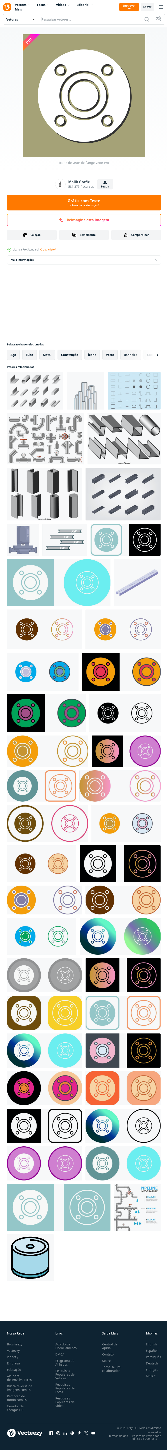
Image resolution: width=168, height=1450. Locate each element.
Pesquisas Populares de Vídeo (64, 1402)
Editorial (83, 5)
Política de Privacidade (143, 1436)
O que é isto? (48, 249)
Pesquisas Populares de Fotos (64, 1388)
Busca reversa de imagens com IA (19, 1388)
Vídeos (61, 5)
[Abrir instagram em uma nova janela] (58, 1433)
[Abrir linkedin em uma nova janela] (65, 1433)
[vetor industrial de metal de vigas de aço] (64, 540)
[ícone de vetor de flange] (126, 540)
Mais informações (22, 260)
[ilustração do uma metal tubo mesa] (23, 540)
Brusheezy (14, 1344)
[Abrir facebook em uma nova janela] (51, 1433)
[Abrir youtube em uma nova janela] (93, 1433)
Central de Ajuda (108, 1346)
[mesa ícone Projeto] (44, 629)
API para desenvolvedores (19, 1378)
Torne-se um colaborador (109, 1369)
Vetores (20, 5)
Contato (106, 1354)
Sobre (104, 1361)
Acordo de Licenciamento (65, 1346)
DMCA (58, 1354)
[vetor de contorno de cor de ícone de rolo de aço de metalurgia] (30, 1257)
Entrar (147, 7)
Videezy (12, 1357)
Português (150, 1357)
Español (148, 1350)
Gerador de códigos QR (15, 1408)
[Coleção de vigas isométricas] (123, 494)
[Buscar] (146, 19)
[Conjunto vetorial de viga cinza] (124, 438)
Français (149, 1370)
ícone (92, 355)
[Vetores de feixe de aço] (134, 391)
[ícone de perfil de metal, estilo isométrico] (137, 582)
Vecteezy (13, 1350)
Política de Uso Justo (140, 1439)
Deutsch (149, 1363)
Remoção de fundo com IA (17, 1398)
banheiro (130, 355)
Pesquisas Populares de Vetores (64, 1374)
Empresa (13, 1363)
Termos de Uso (115, 1436)
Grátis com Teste (84, 202)
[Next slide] (151, 355)
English (148, 1344)
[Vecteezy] (7, 7)
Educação (14, 1370)
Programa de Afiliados (64, 1362)
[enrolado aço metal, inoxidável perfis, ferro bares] (35, 391)
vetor (110, 355)
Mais (18, 9)
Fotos (41, 5)
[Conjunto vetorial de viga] (44, 494)
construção (69, 355)
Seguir (105, 186)
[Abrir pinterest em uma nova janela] (72, 1433)
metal (47, 355)
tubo (29, 355)
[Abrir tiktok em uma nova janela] (79, 1433)
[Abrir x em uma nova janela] (86, 1433)
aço (13, 355)
